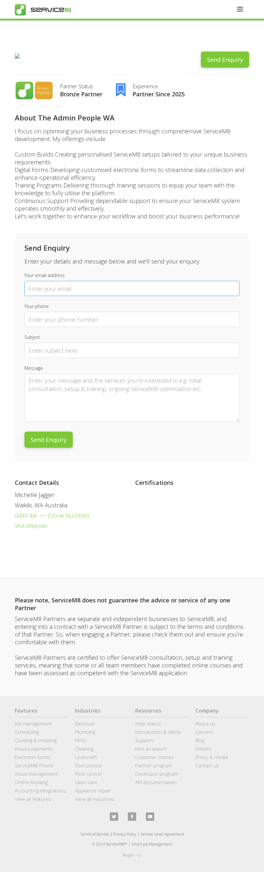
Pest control (88, 774)
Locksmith (86, 757)
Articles (203, 748)
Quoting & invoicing (36, 740)
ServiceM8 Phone (34, 765)
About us (205, 723)
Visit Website (31, 526)
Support (144, 740)
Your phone (36, 306)
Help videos (148, 723)
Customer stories (154, 757)
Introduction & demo (158, 732)
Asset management (36, 774)
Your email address (44, 275)
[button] (240, 9)
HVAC (81, 740)
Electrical (84, 723)
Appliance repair (93, 790)
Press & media (211, 757)
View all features (33, 799)
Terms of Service (94, 834)
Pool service (88, 765)
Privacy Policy (124, 834)
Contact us (207, 765)
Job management (33, 723)
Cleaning (84, 748)
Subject (32, 337)
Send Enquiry (225, 59)
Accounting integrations (40, 790)
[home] (43, 9)
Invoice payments (34, 748)
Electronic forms (33, 757)
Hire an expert (151, 748)
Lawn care (86, 782)
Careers (204, 732)
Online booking (31, 782)
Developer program (156, 774)
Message (33, 368)
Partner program (153, 765)
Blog (199, 740)
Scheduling (27, 732)
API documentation (156, 782)
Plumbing (85, 732)
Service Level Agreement (162, 834)
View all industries (95, 799)
